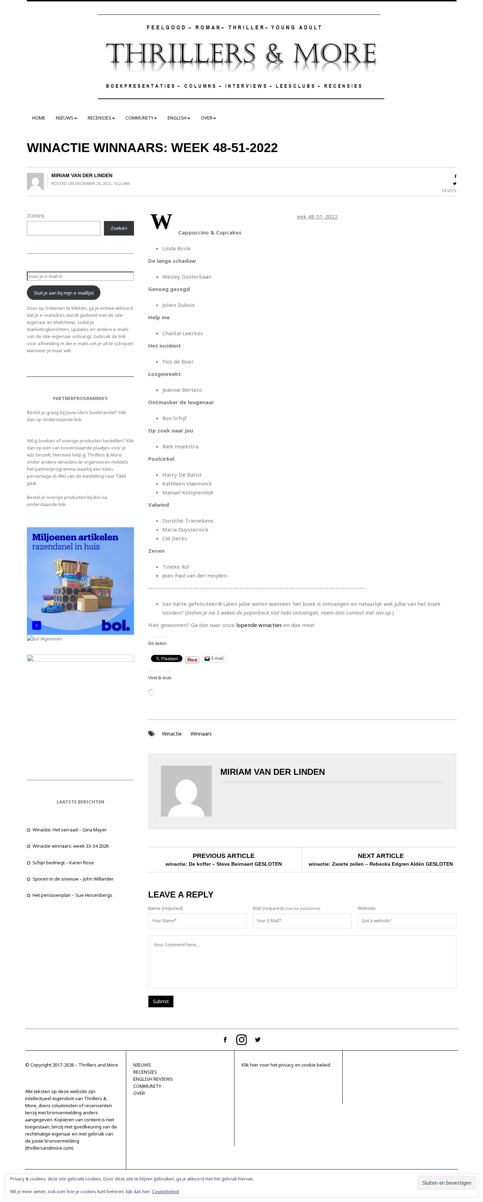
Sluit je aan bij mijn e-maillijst (64, 293)
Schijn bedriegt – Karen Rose (63, 862)
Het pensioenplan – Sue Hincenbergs (72, 895)
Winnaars (201, 733)
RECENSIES (99, 118)
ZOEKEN (35, 216)
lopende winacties (259, 624)
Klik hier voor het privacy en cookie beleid (286, 1065)
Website (367, 908)
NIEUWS (65, 118)
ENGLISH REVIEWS (153, 1079)
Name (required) (165, 908)
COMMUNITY (139, 118)
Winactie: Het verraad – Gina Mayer (70, 829)
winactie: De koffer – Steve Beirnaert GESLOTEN (223, 864)
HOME (38, 118)
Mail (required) (268, 908)
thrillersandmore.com (49, 1148)
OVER (207, 118)
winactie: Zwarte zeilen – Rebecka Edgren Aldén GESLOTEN (381, 864)
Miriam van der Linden (81, 175)
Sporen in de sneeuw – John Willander (73, 879)
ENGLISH (177, 118)
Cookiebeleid (165, 1192)
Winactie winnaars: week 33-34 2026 (71, 846)
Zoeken (119, 228)
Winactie (172, 733)
